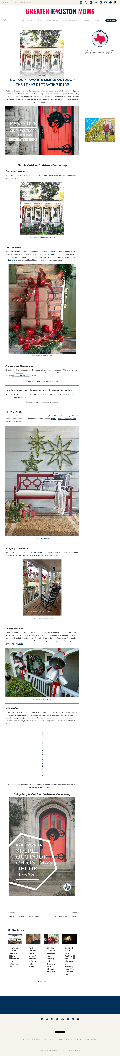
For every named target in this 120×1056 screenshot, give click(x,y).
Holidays (42, 75)
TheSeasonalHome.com (44, 356)
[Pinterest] (100, 2)
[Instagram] (90, 2)
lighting (54, 419)
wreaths (50, 175)
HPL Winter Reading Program (67, 915)
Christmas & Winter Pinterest (39, 787)
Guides (26, 1040)
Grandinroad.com (44, 538)
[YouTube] (95, 2)
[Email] (105, 2)
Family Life (90, 1040)
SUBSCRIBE (111, 20)
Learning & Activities (53, 1040)
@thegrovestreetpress (48, 237)
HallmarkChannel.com (44, 699)
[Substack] (115, 2)
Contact (15, 2)
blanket (19, 421)
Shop (101, 1040)
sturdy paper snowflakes (48, 555)
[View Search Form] (5, 20)
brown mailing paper (45, 254)
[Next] (74, 957)
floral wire (22, 397)
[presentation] (15, 939)
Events (36, 1040)
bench (23, 416)
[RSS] (110, 2)
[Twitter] (85, 2)
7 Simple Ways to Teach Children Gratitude (22, 915)
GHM (22, 20)
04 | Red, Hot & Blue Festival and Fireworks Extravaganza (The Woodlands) (69, 961)
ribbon (57, 254)
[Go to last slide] (10, 957)
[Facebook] (81, 2)
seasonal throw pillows (67, 419)
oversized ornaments (41, 552)
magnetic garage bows (21, 375)
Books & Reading (74, 1040)
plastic (20, 644)
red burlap (20, 373)
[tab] (38, 981)
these (11, 641)
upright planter (11, 260)
